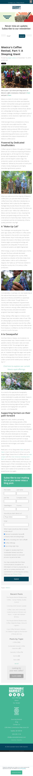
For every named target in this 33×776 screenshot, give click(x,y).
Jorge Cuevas (12, 58)
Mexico (8, 588)
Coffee (16, 642)
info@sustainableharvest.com (16, 737)
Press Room (20, 3)
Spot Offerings (16, 698)
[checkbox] (16, 540)
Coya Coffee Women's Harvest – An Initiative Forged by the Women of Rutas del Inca (16, 631)
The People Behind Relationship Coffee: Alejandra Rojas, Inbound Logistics (16, 623)
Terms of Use (13, 740)
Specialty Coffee (16, 652)
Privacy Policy (17, 574)
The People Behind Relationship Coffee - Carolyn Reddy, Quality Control (17, 599)
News (16, 660)
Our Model (16, 703)
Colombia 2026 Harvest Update (16, 606)
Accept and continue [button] (16, 772)
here (28, 93)
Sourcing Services (16, 719)
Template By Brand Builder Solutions (16, 751)
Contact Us (11, 3)
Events (16, 656)
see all (17, 663)
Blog (16, 722)
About (16, 700)
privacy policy (23, 768)
